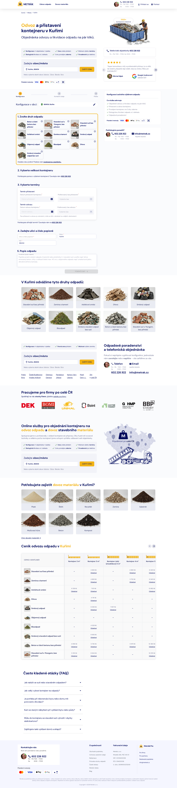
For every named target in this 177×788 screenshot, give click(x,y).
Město (61, 234)
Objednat (94, 573)
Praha (23, 375)
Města (29, 13)
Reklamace (92, 758)
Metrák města (93, 768)
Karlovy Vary (72, 375)
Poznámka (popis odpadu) (26, 254)
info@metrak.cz (142, 133)
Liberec (70, 378)
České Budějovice (35, 375)
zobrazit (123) (142, 77)
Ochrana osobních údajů (97, 755)
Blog (90, 771)
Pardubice (60, 375)
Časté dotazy (93, 765)
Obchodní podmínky (96, 751)
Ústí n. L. (83, 378)
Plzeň (82, 375)
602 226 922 (128, 2)
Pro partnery (143, 756)
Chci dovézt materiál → (31, 538)
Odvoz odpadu (45, 4)
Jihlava (58, 378)
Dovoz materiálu (61, 4)
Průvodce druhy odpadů (97, 761)
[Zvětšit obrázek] (24, 127)
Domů (23, 13)
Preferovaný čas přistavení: (68, 195)
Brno (23, 378)
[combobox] (53, 69)
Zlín (91, 375)
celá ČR (94, 378)
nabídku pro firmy (59, 396)
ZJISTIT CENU (87, 69)
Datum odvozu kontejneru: (30, 207)
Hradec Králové (35, 378)
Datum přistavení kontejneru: (31, 195)
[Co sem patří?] (42, 121)
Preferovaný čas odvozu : (67, 207)
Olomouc (49, 375)
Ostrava (49, 378)
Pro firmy (142, 753)
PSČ (20, 241)
